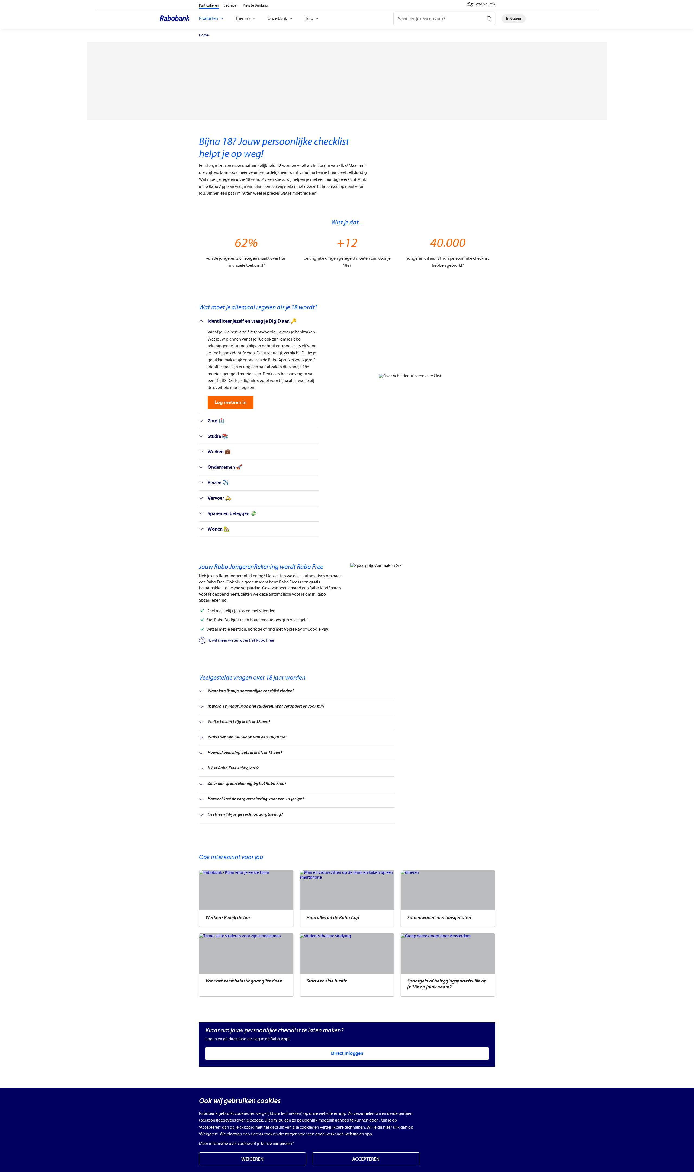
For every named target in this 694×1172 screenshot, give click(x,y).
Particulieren (209, 5)
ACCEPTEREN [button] (366, 1159)
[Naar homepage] (176, 19)
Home (204, 35)
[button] (481, 4)
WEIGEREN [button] (252, 1159)
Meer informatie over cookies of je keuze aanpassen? (246, 1143)
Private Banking (255, 5)
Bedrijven (231, 5)
